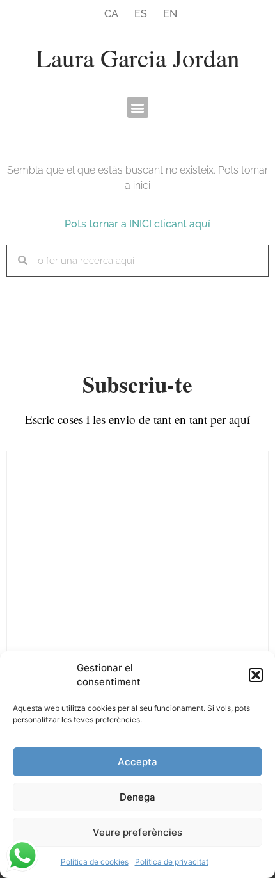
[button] (255, 675)
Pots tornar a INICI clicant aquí (137, 224)
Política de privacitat (171, 861)
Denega (137, 797)
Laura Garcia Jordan (138, 57)
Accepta (137, 762)
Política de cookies (95, 861)
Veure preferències (137, 832)
